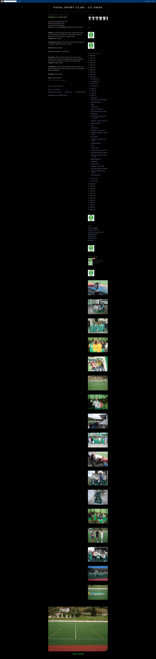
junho (92, 90)
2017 (91, 77)
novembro (94, 81)
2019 (91, 72)
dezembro (94, 79)
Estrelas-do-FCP (92, 238)
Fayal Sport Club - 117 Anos (78, 7)
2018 (91, 74)
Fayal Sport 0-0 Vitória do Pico (99, 150)
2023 (91, 62)
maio (92, 93)
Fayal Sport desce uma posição (99, 168)
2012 (91, 193)
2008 (91, 202)
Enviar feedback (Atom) (61, 95)
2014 (91, 188)
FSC (96, 258)
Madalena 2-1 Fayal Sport (97, 166)
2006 (91, 207)
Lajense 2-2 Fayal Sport (97, 109)
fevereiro (93, 178)
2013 (91, 191)
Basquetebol (94, 113)
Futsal (92, 104)
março (93, 97)
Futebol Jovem (95, 106)
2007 (91, 205)
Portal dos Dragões (93, 228)
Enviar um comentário (54, 89)
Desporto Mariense (93, 234)
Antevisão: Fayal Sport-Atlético (99, 99)
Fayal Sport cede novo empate (99, 111)
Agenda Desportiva (96, 102)
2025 (91, 58)
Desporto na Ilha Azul (93, 230)
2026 (91, 55)
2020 (91, 69)
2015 (91, 186)
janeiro (93, 181)
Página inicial (68, 92)
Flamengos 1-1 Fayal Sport (98, 130)
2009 (91, 200)
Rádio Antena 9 (92, 236)
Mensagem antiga (80, 92)
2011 (91, 195)
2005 (91, 209)
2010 (91, 198)
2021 (91, 67)
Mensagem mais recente (54, 92)
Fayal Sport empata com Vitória (99, 152)
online (89, 27)
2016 (91, 183)
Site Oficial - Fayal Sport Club (96, 232)
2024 (91, 60)
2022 (91, 65)
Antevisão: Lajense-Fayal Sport (99, 121)
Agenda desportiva (96, 123)
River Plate (91, 240)
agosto (93, 88)
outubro (93, 83)
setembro (94, 86)
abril (92, 95)
